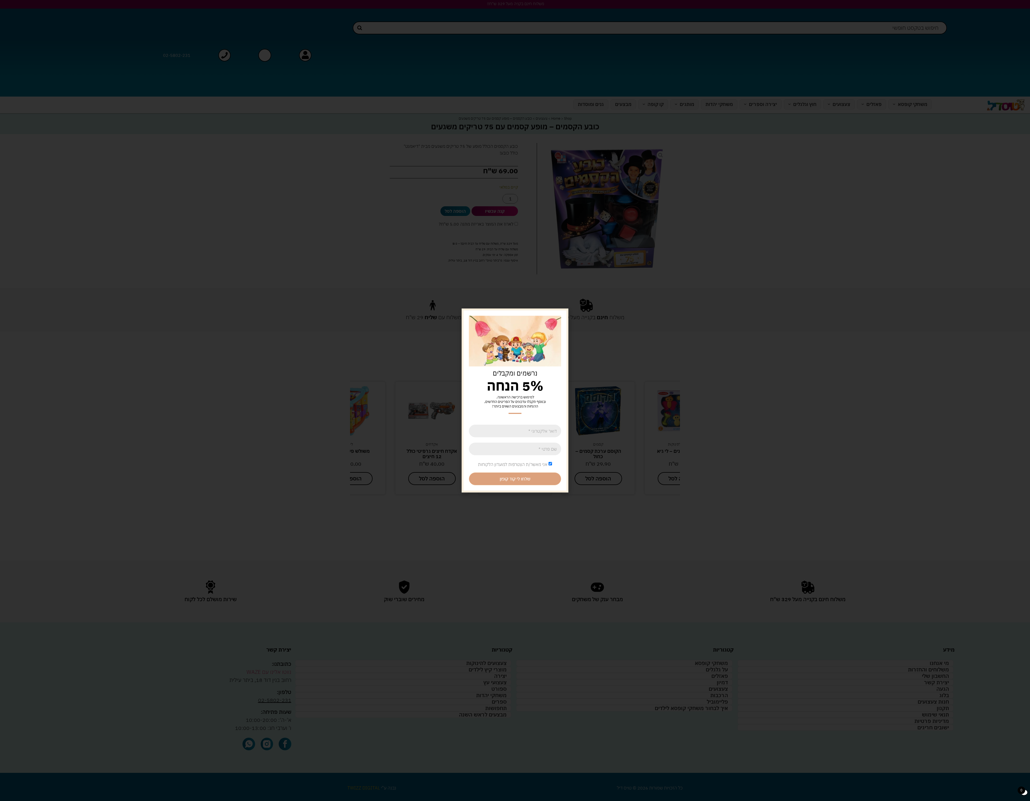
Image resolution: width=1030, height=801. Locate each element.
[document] (515, 400)
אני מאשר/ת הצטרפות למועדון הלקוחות (512, 464)
